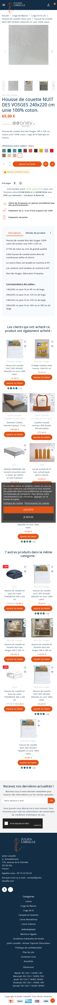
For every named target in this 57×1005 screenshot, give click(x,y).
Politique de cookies (13, 503)
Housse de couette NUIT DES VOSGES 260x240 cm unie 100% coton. (28, 523)
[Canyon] (30, 151)
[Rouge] (52, 151)
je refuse (28, 517)
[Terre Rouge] (25, 151)
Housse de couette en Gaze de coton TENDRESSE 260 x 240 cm (14, 695)
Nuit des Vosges (9, 95)
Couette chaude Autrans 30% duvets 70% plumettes (41, 425)
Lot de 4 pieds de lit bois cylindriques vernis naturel (41, 472)
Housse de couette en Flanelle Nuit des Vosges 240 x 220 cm (14, 647)
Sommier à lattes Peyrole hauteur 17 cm (14, 424)
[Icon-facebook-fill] (4, 889)
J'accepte (28, 509)
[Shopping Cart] (53, 5)
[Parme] (46, 151)
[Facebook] (14, 183)
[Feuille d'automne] (41, 151)
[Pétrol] (9, 151)
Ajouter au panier (27, 164)
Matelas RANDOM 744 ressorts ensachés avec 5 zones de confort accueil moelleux (15, 473)
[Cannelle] (4, 155)
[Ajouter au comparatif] (52, 164)
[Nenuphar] (4, 151)
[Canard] (20, 151)
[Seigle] (9, 155)
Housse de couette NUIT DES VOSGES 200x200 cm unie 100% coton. (14, 369)
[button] (52, 51)
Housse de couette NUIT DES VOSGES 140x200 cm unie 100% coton (28, 749)
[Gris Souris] (15, 155)
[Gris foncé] (36, 151)
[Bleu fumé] (15, 151)
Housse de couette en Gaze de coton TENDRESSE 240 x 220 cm (14, 595)
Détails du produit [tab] (36, 232)
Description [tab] (14, 232)
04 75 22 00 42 (24, 873)
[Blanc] (20, 155)
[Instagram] (20, 183)
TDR (42, 465)
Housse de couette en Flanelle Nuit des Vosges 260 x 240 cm (42, 647)
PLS (14, 465)
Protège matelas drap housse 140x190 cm (42, 367)
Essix (14, 586)
